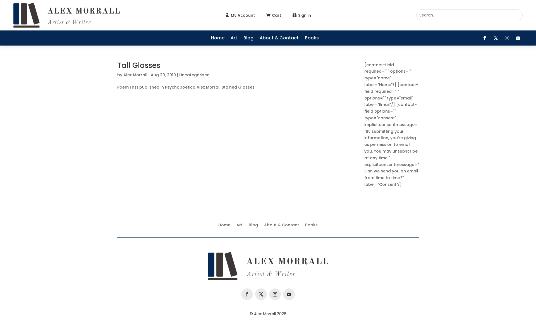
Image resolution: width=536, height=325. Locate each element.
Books (312, 38)
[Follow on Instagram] (506, 38)
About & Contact (279, 38)
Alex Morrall (135, 75)
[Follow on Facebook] (484, 38)
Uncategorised (194, 75)
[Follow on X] (495, 38)
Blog (248, 38)
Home (217, 38)
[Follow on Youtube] (518, 38)
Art (234, 38)
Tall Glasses (138, 65)
